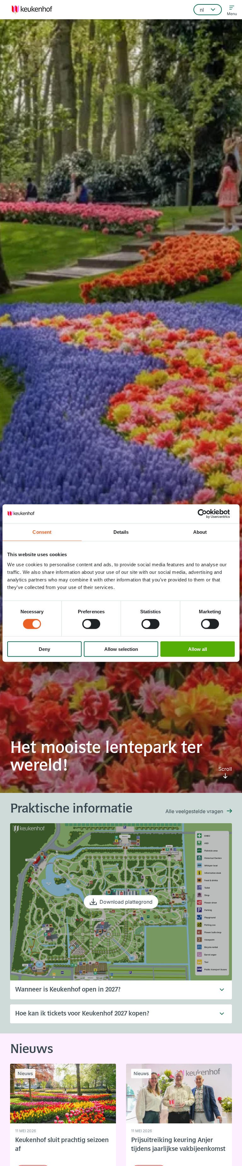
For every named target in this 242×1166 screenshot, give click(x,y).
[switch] (91, 624)
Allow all (197, 648)
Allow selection (121, 648)
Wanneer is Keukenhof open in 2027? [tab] (67, 990)
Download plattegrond (126, 901)
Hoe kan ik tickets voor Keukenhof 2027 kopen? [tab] (82, 1014)
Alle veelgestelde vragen (194, 811)
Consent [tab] (41, 532)
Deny (44, 648)
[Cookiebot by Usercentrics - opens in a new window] (207, 514)
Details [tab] (121, 532)
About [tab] (200, 532)
